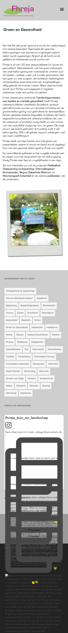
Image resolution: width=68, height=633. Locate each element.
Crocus (9, 313)
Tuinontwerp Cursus (44, 357)
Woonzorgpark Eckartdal (17, 176)
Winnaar (33, 386)
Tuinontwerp (24, 357)
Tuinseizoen (38, 364)
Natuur (20, 335)
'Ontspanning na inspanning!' (20, 291)
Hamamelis (37, 328)
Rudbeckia (22, 342)
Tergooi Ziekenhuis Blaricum (35, 172)
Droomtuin (32, 313)
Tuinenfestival (54, 349)
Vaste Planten (13, 371)
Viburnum (44, 371)
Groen (38, 320)
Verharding (29, 371)
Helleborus (52, 328)
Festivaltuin (48, 313)
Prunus (9, 342)
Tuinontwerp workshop (17, 364)
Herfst (9, 335)
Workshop (11, 393)
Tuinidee (10, 357)
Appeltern (42, 298)
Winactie (21, 386)
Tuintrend (53, 364)
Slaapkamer (37, 342)
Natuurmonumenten (38, 335)
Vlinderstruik (46, 379)
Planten (56, 335)
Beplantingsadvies (30, 306)
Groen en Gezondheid (17, 328)
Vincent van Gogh (15, 379)
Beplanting (11, 306)
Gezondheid (12, 320)
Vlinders (32, 379)
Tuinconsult (38, 349)
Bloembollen (49, 306)
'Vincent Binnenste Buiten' (19, 298)
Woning (46, 386)
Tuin (26, 349)
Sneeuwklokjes (13, 349)
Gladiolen (26, 320)
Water (9, 386)
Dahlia (20, 313)
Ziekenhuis (25, 393)
